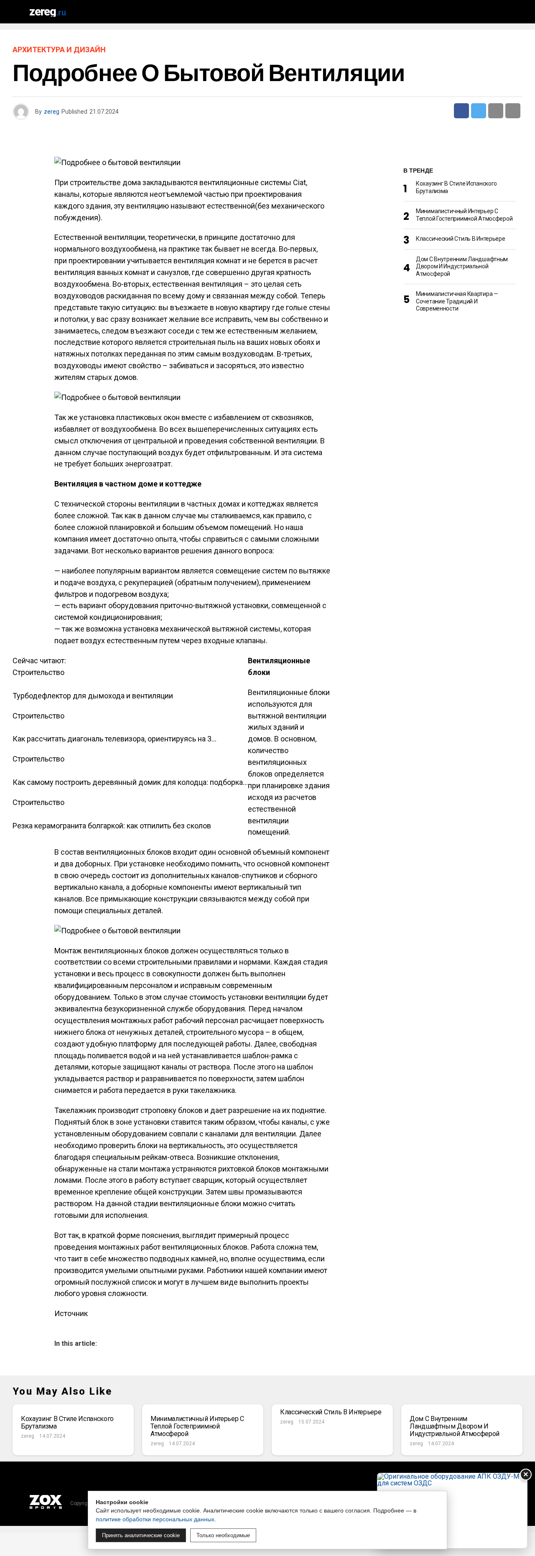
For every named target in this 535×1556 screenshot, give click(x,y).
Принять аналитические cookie (141, 1535)
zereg (51, 111)
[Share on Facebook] (461, 110)
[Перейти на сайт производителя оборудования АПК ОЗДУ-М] (452, 1510)
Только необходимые (223, 1535)
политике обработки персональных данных (155, 1519)
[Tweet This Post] (478, 110)
